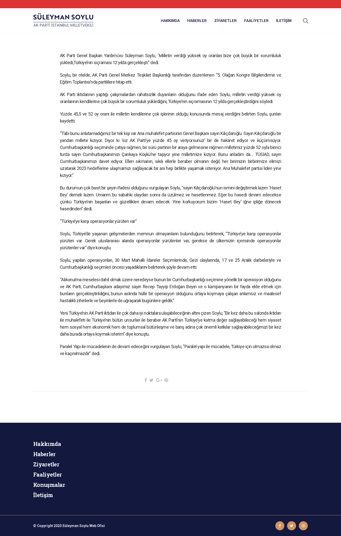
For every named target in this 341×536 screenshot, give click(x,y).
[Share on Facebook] (145, 380)
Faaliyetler (47, 474)
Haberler (44, 454)
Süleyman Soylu (75, 526)
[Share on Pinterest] (166, 380)
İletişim (43, 495)
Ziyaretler (46, 464)
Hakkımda (47, 443)
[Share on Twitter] (151, 380)
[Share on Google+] (159, 380)
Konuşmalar (49, 484)
